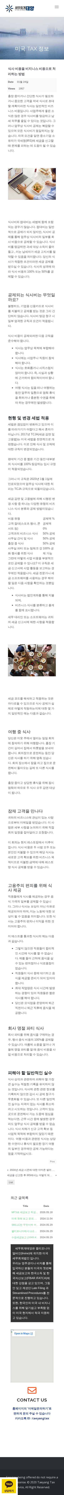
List (11, 1182)
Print (52, 1161)
